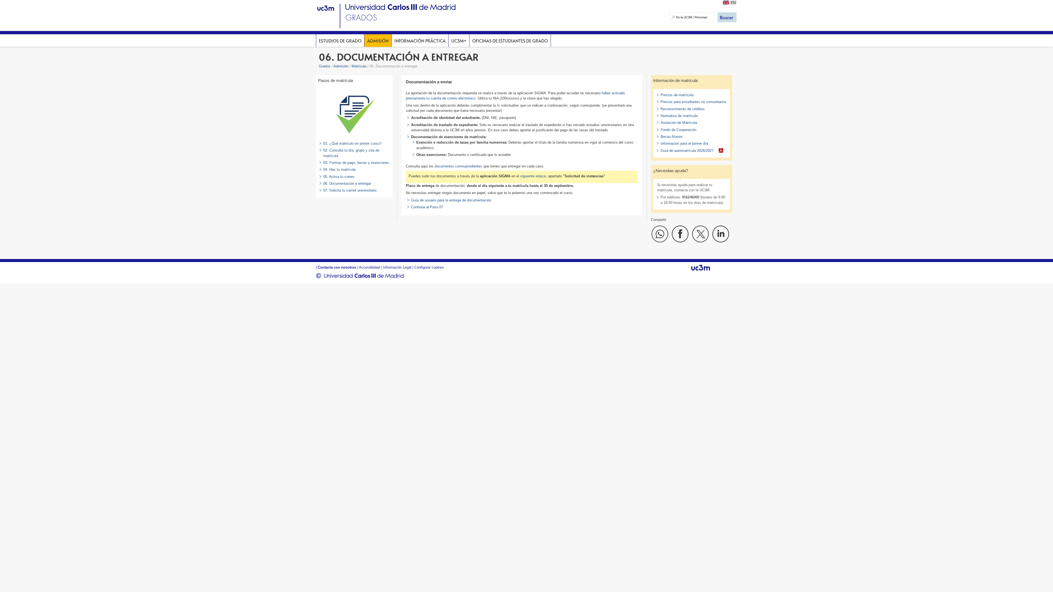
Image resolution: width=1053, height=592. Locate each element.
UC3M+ (458, 41)
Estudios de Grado (340, 41)
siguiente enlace (533, 176)
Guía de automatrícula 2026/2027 (687, 151)
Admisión (378, 41)
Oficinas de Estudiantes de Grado (510, 41)
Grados (324, 66)
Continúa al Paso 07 (427, 207)
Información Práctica (420, 41)
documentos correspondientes (458, 166)
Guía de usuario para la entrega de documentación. (451, 200)
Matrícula (359, 66)
